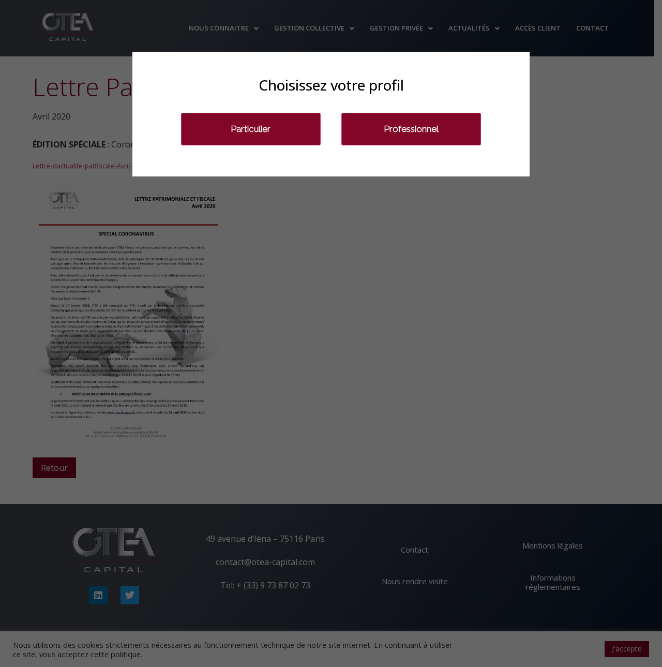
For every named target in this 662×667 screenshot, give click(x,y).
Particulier (250, 129)
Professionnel (411, 129)
